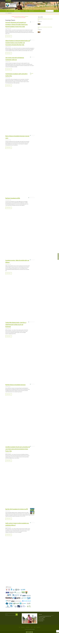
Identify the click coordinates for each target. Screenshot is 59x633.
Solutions (32, 627)
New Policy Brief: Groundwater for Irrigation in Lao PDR (16, 509)
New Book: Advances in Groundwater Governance (15, 384)
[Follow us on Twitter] (6, 0)
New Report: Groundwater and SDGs (12, 198)
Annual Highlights (38, 627)
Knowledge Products (28, 627)
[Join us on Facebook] (7, 0)
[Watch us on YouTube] (10, 0)
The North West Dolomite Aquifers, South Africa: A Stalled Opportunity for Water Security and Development (15, 324)
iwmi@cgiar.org (26, 16)
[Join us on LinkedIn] (9, 0)
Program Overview (23, 627)
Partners (34, 627)
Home (19, 627)
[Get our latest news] (8, 0)
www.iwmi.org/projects (18, 17)
